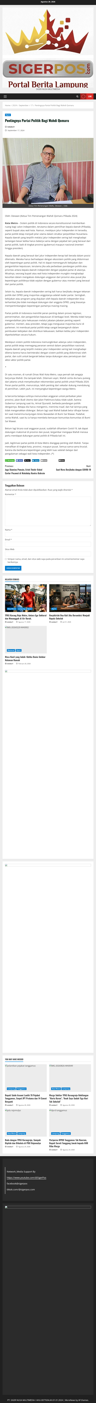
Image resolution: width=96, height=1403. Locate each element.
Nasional (11, 650)
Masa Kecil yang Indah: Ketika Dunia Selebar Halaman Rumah (25, 658)
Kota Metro (12, 609)
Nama (8, 529)
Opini (8, 115)
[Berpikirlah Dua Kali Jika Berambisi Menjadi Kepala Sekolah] (70, 598)
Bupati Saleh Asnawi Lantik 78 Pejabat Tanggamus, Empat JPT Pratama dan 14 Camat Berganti (26, 1098)
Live (90, 96)
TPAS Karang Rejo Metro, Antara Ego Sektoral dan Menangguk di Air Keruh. (25, 617)
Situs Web (9, 549)
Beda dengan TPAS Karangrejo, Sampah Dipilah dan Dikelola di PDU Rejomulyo (23, 1141)
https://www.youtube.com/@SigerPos (26, 1177)
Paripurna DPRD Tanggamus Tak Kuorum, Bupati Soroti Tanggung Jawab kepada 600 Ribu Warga (68, 1143)
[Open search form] (77, 96)
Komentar (10, 494)
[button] (5, 96)
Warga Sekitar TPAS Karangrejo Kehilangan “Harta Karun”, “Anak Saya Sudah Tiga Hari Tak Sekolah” (68, 1098)
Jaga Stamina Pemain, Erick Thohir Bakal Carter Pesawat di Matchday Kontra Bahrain (25, 469)
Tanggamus (21, 1089)
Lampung (21, 609)
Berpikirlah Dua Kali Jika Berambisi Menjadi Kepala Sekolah (69, 617)
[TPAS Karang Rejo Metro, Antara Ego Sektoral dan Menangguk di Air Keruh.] (26, 598)
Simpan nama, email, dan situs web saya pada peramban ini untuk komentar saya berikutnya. (46, 561)
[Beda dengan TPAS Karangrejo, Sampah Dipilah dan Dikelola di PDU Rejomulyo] (26, 1123)
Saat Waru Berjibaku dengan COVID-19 (73, 467)
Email (8, 539)
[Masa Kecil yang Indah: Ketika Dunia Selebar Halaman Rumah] (26, 640)
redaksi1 (11, 127)
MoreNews (70, 1400)
